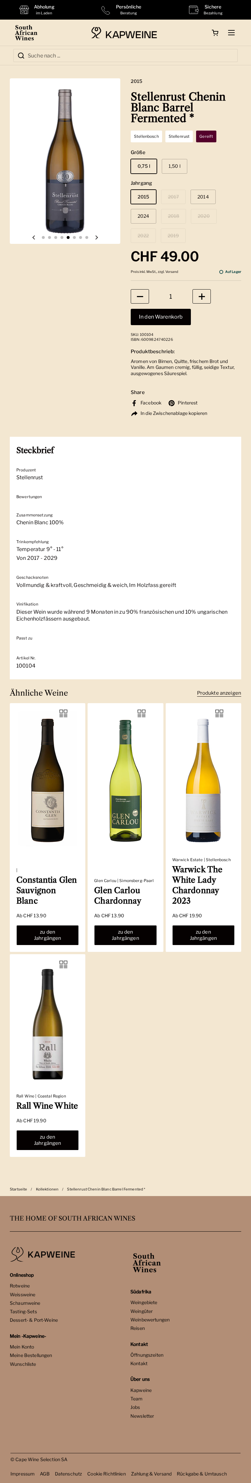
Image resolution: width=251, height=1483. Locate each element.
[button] (215, 32)
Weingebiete (144, 1302)
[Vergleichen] (63, 714)
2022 (143, 235)
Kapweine (141, 1390)
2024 (143, 216)
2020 (204, 216)
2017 (173, 196)
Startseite (18, 1189)
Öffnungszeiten (146, 1355)
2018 (173, 216)
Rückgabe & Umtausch (202, 1473)
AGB (44, 1473)
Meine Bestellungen (31, 1355)
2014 (203, 196)
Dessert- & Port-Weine (34, 1320)
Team (136, 1398)
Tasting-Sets (23, 1311)
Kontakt (138, 1363)
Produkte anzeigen (219, 693)
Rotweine (20, 1285)
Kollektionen (47, 1189)
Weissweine (22, 1294)
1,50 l (174, 166)
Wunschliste (23, 1364)
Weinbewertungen (150, 1319)
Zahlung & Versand (151, 1473)
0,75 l (144, 166)
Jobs (135, 1407)
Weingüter (141, 1311)
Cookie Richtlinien (106, 1473)
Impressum (22, 1473)
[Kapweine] (124, 33)
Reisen (137, 1328)
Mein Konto (22, 1346)
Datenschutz (68, 1473)
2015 (143, 196)
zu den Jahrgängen (47, 935)
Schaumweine (25, 1303)
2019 (173, 235)
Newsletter (142, 1416)
